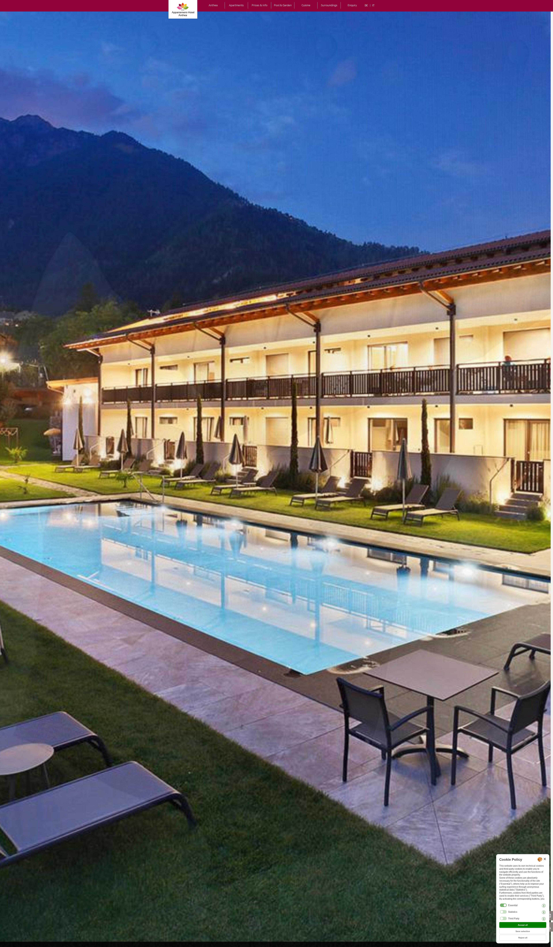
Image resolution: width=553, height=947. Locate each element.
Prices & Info (259, 5)
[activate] (503, 912)
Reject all (522, 937)
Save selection (523, 931)
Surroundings (329, 5)
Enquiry (352, 5)
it (373, 5)
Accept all (523, 925)
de (366, 5)
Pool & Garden (283, 5)
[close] (545, 859)
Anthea (213, 5)
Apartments (236, 5)
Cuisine (306, 5)
